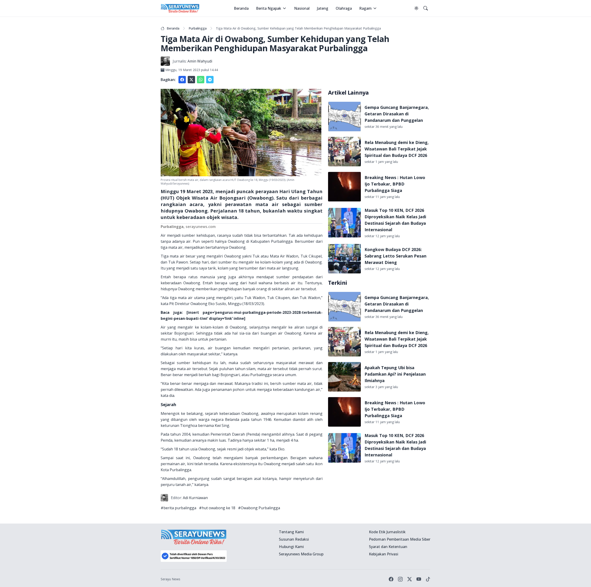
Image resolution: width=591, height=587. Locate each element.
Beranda (241, 8)
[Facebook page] (391, 579)
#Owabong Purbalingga (259, 507)
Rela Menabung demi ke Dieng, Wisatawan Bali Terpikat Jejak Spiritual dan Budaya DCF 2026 (397, 149)
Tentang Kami (291, 531)
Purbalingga (198, 28)
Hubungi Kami (291, 546)
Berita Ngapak (268, 8)
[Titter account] (409, 579)
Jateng (322, 8)
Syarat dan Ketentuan (388, 546)
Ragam (365, 8)
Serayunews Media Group (301, 554)
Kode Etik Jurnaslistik (387, 531)
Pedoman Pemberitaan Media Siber (399, 539)
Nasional (302, 8)
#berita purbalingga (178, 507)
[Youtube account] (418, 579)
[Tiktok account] (428, 579)
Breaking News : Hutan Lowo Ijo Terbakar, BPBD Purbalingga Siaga (395, 184)
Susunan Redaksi (294, 539)
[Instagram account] (400, 579)
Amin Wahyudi (199, 61)
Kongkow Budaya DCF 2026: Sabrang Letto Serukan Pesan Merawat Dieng (395, 256)
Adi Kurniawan (195, 497)
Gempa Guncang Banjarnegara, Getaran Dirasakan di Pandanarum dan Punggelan (397, 114)
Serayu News (170, 579)
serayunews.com (201, 226)
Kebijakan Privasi (383, 554)
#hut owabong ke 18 (217, 507)
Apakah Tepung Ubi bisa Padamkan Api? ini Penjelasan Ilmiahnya (395, 374)
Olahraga (344, 8)
